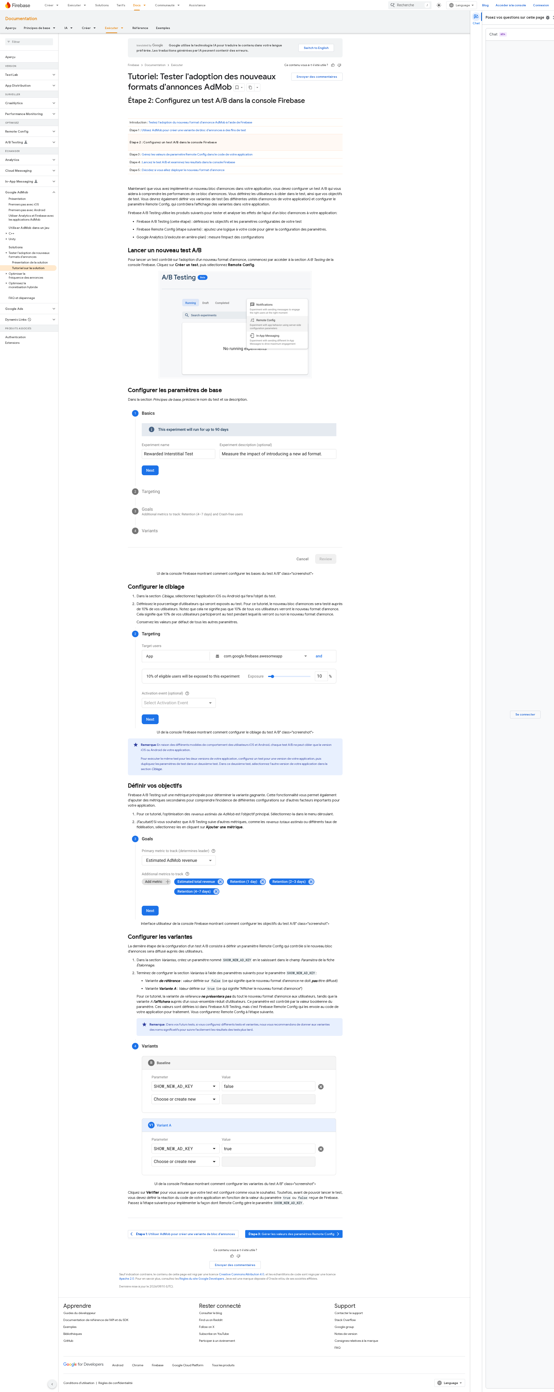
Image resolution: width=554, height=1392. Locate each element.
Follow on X (206, 1327)
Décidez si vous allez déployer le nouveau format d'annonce (183, 170)
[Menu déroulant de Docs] (146, 5)
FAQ (338, 1348)
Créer (49, 5)
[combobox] (410, 5)
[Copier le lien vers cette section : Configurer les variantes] (197, 937)
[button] (25, 75)
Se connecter (525, 714)
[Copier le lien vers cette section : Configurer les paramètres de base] (226, 390)
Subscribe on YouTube (214, 1334)
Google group (344, 1327)
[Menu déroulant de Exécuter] (86, 5)
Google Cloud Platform (187, 1365)
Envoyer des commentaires (317, 77)
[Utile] (333, 65)
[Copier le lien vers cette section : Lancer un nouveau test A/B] (205, 250)
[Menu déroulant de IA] (73, 28)
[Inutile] (339, 65)
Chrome (137, 1365)
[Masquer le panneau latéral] (52, 1384)
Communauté (165, 5)
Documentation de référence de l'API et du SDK (95, 1320)
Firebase (133, 65)
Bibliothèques (72, 1334)
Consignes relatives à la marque (356, 1341)
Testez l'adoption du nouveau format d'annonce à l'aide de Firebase (200, 122)
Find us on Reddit (210, 1320)
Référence (140, 28)
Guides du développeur (79, 1313)
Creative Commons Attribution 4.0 (241, 1274)
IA (66, 28)
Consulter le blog (210, 1313)
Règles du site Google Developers (201, 1279)
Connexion (541, 5)
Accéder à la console (511, 5)
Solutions (102, 5)
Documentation (21, 18)
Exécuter (74, 5)
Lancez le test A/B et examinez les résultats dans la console (188, 162)
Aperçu (10, 28)
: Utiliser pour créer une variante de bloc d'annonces (182, 1234)
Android (117, 1365)
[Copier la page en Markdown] (250, 87)
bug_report (547, 17)
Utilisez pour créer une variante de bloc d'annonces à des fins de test (194, 130)
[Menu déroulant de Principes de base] (55, 28)
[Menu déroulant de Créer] (58, 5)
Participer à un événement (217, 1341)
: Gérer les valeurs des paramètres (294, 1234)
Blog (485, 5)
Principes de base (37, 28)
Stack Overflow (345, 1320)
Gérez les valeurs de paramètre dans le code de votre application (197, 154)
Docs (137, 5)
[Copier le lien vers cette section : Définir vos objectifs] (186, 786)
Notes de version (346, 1334)
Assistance (197, 5)
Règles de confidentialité (115, 1383)
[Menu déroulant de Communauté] (180, 5)
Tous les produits (223, 1365)
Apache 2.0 (126, 1279)
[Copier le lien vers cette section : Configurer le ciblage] (188, 587)
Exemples (163, 28)
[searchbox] (29, 41)
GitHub (68, 1341)
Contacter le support (349, 1313)
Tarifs (121, 5)
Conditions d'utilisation (78, 1383)
